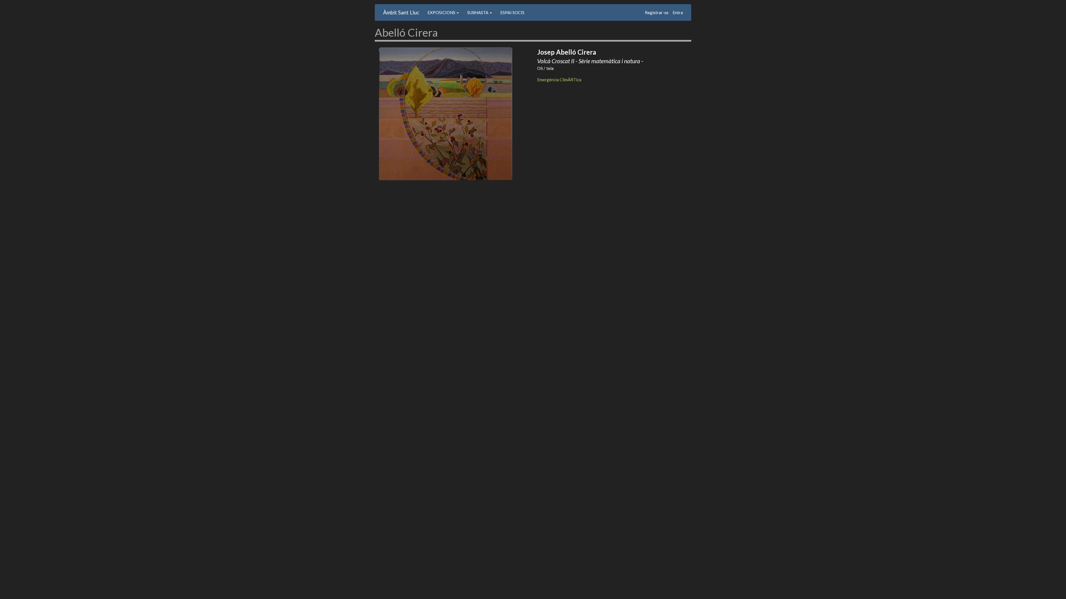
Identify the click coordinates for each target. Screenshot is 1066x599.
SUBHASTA (478, 12)
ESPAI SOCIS (512, 12)
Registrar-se (656, 12)
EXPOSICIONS (442, 12)
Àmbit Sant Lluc (401, 12)
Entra (678, 12)
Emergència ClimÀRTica (559, 79)
